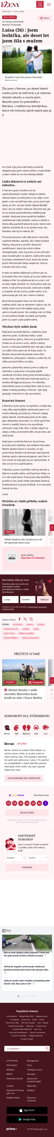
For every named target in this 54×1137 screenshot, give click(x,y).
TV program (14, 1019)
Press (29, 1065)
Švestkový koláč (27, 1039)
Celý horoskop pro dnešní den (24, 778)
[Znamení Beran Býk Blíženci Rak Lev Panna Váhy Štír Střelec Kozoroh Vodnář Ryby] (27, 599)
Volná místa (11, 1065)
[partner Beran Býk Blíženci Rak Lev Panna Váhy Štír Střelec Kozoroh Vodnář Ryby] (37, 857)
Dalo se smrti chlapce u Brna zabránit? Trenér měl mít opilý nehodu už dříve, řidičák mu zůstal (26, 954)
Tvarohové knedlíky (19, 1036)
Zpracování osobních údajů (34, 1080)
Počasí (41, 1019)
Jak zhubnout (12, 1016)
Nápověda (31, 1086)
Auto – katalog (42, 1023)
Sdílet (43, 19)
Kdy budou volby (12, 1023)
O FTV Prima (12, 1060)
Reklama (10, 1069)
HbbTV (9, 1074)
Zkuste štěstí (27, 812)
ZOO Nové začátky (28, 1023)
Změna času (25, 1019)
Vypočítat (27, 867)
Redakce (31, 1090)
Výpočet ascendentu (37, 1032)
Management (33, 1060)
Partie (35, 1019)
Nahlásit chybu (13, 1097)
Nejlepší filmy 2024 (26, 1016)
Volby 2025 (30, 1026)
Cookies (10, 1086)
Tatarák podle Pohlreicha (22, 1029)
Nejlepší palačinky (36, 1036)
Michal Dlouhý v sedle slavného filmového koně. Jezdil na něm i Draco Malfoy (23, 694)
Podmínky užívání (14, 1078)
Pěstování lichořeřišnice (18, 1032)
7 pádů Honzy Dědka (16, 1026)
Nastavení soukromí (31, 1099)
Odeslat (44, 599)
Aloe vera (37, 1029)
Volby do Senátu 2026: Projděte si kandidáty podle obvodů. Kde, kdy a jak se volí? (27, 982)
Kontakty (31, 1074)
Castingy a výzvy (34, 1069)
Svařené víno (41, 1026)
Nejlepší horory (41, 1016)
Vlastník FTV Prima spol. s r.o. (15, 1091)
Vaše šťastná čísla (41, 795)
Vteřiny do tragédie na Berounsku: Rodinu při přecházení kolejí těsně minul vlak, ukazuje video (26, 968)
